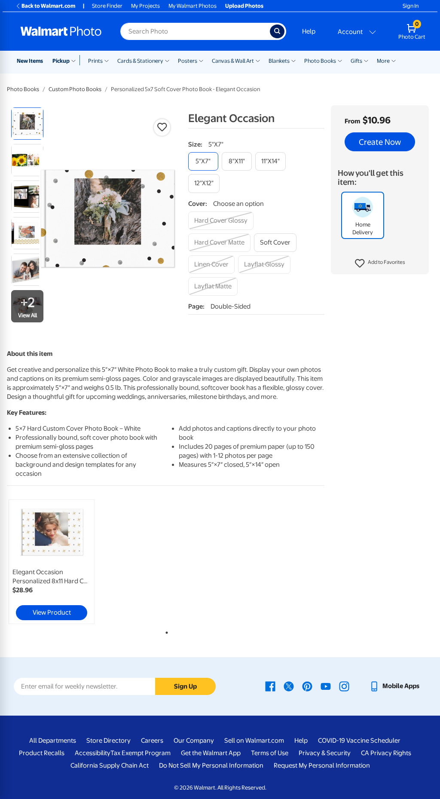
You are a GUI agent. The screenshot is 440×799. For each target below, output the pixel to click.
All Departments (52, 740)
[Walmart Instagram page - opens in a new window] (344, 686)
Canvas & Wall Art (233, 61)
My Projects (145, 6)
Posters (187, 61)
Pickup (61, 61)
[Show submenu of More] (393, 60)
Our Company (194, 740)
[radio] (27, 123)
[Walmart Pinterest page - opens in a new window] (307, 686)
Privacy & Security (325, 753)
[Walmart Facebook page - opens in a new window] (270, 686)
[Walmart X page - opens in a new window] (289, 686)
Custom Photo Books (75, 89)
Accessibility (92, 753)
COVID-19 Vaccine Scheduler (359, 740)
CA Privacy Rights (386, 753)
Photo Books (320, 61)
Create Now (380, 142)
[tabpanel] (60, 561)
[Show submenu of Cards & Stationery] (167, 60)
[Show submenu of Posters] (201, 60)
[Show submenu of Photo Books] (339, 60)
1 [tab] (165, 631)
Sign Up (185, 686)
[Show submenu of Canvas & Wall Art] (257, 60)
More (383, 61)
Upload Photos (244, 6)
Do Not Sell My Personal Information (211, 765)
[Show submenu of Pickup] (75, 60)
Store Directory (108, 740)
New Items (30, 61)
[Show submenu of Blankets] (293, 60)
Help (308, 31)
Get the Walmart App (211, 753)
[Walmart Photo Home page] (61, 31)
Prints (95, 61)
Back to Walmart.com (48, 6)
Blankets (279, 61)
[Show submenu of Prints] (106, 60)
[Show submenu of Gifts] (366, 60)
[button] (380, 263)
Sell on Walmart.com (254, 740)
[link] (51, 562)
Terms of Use (269, 753)
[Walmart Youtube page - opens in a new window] (326, 686)
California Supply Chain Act (109, 765)
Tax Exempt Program (140, 753)
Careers (152, 740)
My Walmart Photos (192, 6)
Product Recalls (41, 753)
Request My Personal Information (322, 765)
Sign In (411, 6)
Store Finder (107, 6)
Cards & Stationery (140, 61)
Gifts (356, 61)
